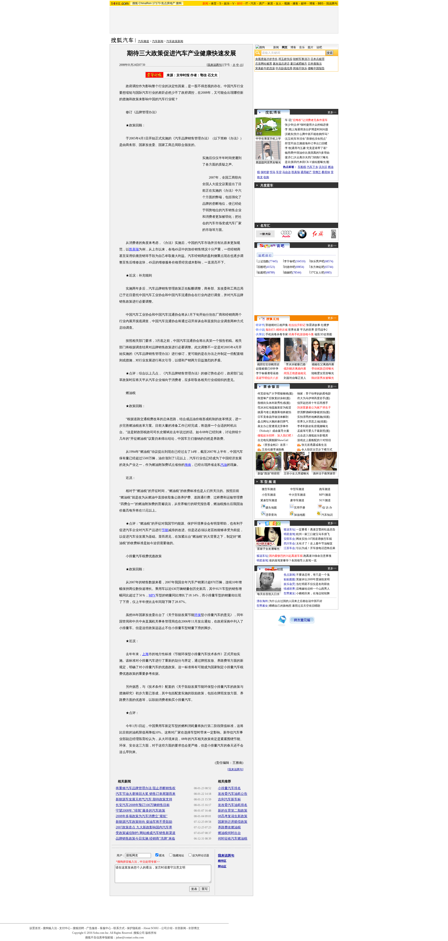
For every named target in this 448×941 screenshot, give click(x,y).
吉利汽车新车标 (229, 799)
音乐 (302, 47)
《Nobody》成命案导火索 (273, 430)
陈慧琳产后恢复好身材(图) (274, 398)
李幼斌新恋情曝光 (323, 368)
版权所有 (151, 932)
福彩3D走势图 (323, 334)
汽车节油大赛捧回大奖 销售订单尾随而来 (145, 794)
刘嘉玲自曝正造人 (295, 378)
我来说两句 (215, 64)
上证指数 (263, 261)
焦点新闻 (289, 574)
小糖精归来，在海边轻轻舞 (313, 593)
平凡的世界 (307, 329)
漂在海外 (262, 601)
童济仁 (289, 157)
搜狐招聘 (78, 928)
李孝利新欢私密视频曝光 (312, 426)
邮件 (304, 3)
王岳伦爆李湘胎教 (273, 449)
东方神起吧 (317, 267)
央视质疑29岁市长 (266, 59)
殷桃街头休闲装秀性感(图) (274, 403)
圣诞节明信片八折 (267, 378)
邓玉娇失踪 (285, 59)
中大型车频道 (297, 494)
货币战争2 (321, 329)
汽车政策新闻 (174, 41)
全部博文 (194, 928)
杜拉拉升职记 (297, 325)
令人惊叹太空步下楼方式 (316, 449)
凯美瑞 (134, 249)
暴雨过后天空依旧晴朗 (306, 605)
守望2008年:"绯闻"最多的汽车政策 (140, 810)
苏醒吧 (262, 267)
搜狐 (135, 3)
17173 (156, 3)
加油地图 (299, 514)
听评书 (260, 325)
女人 (278, 3)
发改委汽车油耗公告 (232, 794)
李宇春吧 (289, 261)
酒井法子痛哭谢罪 (324, 473)
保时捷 (265, 172)
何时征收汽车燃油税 (232, 838)
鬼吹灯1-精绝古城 (276, 329)
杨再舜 (289, 152)
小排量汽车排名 (229, 788)
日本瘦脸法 (315, 63)
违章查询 (271, 514)
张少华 (289, 124)
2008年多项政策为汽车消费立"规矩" (142, 816)
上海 (145, 654)
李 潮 (288, 129)
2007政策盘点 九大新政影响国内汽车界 (144, 827)
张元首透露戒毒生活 (314, 444)
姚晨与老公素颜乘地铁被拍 (274, 412)
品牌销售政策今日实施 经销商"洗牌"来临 (145, 838)
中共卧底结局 (284, 68)
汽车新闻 (157, 41)
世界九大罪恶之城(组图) (312, 421)
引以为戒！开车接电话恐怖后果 (315, 548)
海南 (188, 465)
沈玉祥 (289, 138)
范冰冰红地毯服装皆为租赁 (274, 407)
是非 (287, 162)
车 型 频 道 (268, 482)
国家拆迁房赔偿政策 (232, 821)
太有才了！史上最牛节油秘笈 (314, 543)
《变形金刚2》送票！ (275, 444)
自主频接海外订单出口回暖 (310, 143)
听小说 (260, 329)
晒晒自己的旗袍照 (280, 605)
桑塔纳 (326, 172)
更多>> (332, 112)
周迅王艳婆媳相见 (295, 373)
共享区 (260, 334)
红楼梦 (325, 325)
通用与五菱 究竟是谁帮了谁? (309, 148)
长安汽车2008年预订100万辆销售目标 (143, 805)
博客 (312, 3)
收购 (266, 177)
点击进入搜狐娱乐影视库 (312, 435)
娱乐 (227, 3)
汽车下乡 (312, 167)
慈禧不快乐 (300, 68)
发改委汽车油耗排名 (232, 805)
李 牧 (288, 148)
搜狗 (179, 3)
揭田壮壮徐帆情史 (268, 364)
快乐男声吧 (317, 261)
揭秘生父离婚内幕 (323, 364)
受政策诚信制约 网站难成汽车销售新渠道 (145, 833)
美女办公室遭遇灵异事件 (273, 426)
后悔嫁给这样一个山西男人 (313, 588)
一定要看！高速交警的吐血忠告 (315, 529)
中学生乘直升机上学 (268, 138)
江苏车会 (289, 548)
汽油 (223, 465)
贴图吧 (262, 272)
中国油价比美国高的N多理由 (311, 152)
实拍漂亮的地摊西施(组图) (313, 417)
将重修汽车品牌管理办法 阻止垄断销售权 (145, 788)
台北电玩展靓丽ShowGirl (273, 440)
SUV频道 (325, 500)
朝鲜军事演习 (301, 59)
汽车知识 (327, 514)
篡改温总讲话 (281, 63)
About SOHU (151, 928)
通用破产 (306, 172)
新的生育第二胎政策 (232, 810)
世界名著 (293, 329)
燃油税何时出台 (229, 833)
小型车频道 (269, 494)
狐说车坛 (289, 529)
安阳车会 (289, 538)
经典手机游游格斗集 (301, 334)
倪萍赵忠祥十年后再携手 (312, 403)
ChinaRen (145, 3)
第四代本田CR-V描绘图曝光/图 (310, 162)
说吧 (319, 47)
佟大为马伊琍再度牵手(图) (313, 398)
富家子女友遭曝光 (268, 548)
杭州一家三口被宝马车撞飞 (313, 534)
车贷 (279, 172)
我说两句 (331, 3)
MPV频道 (325, 494)
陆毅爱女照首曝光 (323, 373)
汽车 (253, 3)
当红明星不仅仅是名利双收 (313, 584)
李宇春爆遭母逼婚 (267, 373)
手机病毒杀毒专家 (277, 334)
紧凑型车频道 (268, 500)
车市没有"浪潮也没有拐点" (310, 138)
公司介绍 (166, 928)
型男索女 (289, 593)
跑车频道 (324, 489)
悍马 (272, 172)
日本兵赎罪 (318, 59)
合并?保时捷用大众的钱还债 (311, 124)
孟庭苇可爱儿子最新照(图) (313, 430)
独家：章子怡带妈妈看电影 (314, 393)
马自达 (286, 172)
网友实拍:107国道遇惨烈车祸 (314, 538)
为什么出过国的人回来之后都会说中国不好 (295, 601)
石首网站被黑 (263, 63)
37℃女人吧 (317, 272)
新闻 (276, 47)
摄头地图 (271, 507)
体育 (214, 3)
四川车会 (289, 543)
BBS (320, 3)
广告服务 (92, 928)
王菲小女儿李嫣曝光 (296, 473)
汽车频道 (143, 41)
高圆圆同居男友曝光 (268, 162)
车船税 (302, 167)
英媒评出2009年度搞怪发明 (313, 579)
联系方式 (119, 928)
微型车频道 (269, 489)
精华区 (222, 860)
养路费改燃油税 (229, 827)
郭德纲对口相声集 (277, 325)
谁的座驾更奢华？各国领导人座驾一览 (293, 560)
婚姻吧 (288, 272)
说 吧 (280, 246)
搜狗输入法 (50, 928)
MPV (152, 595)
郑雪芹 (289, 143)
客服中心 (105, 928)
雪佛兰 (316, 172)
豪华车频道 (297, 500)
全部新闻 (180, 928)
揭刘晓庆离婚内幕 (295, 368)
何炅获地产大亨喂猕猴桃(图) (275, 393)
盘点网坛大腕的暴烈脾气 (273, 421)
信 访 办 (327, 507)
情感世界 (289, 588)
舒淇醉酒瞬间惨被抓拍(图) (313, 412)
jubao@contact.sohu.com (130, 937)
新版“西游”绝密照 (269, 473)
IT (246, 3)
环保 (197, 615)
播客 (295, 3)
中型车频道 (297, 489)
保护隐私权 (134, 928)
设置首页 (35, 928)
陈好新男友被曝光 (323, 378)
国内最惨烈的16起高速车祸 (286, 555)
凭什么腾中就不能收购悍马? (311, 134)
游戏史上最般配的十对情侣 (314, 440)
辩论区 (222, 866)
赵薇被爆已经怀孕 (267, 368)
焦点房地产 (168, 3)
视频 (287, 3)
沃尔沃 (323, 167)
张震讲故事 (313, 325)
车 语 (288, 120)
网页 (284, 47)
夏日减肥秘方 (298, 63)
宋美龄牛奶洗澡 (265, 68)
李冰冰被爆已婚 (295, 364)
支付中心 (64, 928)
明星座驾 (289, 534)
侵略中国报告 (316, 68)
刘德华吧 (289, 267)
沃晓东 (289, 134)
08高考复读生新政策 (232, 816)
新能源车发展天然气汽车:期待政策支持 (144, 799)
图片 (310, 47)
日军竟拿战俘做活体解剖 (273, 417)
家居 (270, 3)
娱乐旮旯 (289, 584)
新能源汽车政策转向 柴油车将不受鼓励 (144, 821)
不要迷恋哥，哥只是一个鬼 (313, 574)
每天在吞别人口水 (268, 594)
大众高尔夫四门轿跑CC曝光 (311, 157)
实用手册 (299, 507)
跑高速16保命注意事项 (317, 555)
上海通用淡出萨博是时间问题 (310, 129)
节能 (165, 530)
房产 (262, 3)
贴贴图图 (289, 579)
